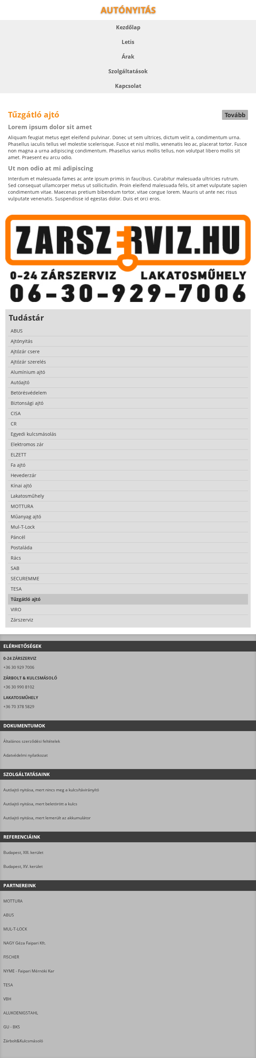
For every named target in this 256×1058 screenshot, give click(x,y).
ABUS (8, 915)
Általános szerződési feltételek (31, 741)
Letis (128, 42)
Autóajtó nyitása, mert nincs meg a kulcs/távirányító (51, 790)
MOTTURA (13, 901)
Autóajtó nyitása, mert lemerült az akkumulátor (47, 818)
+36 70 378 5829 (18, 706)
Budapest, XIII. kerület (23, 852)
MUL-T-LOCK (15, 929)
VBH (7, 999)
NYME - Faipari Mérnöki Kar (28, 971)
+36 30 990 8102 (18, 687)
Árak (128, 56)
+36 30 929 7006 (18, 667)
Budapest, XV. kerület (23, 866)
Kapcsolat (128, 86)
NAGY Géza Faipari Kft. (24, 943)
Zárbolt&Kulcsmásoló (23, 1041)
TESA (8, 985)
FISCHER (11, 957)
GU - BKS (11, 1027)
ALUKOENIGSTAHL (20, 1013)
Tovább (235, 115)
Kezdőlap (128, 27)
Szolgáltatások (128, 71)
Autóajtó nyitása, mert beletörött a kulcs (40, 804)
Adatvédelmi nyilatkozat (25, 755)
